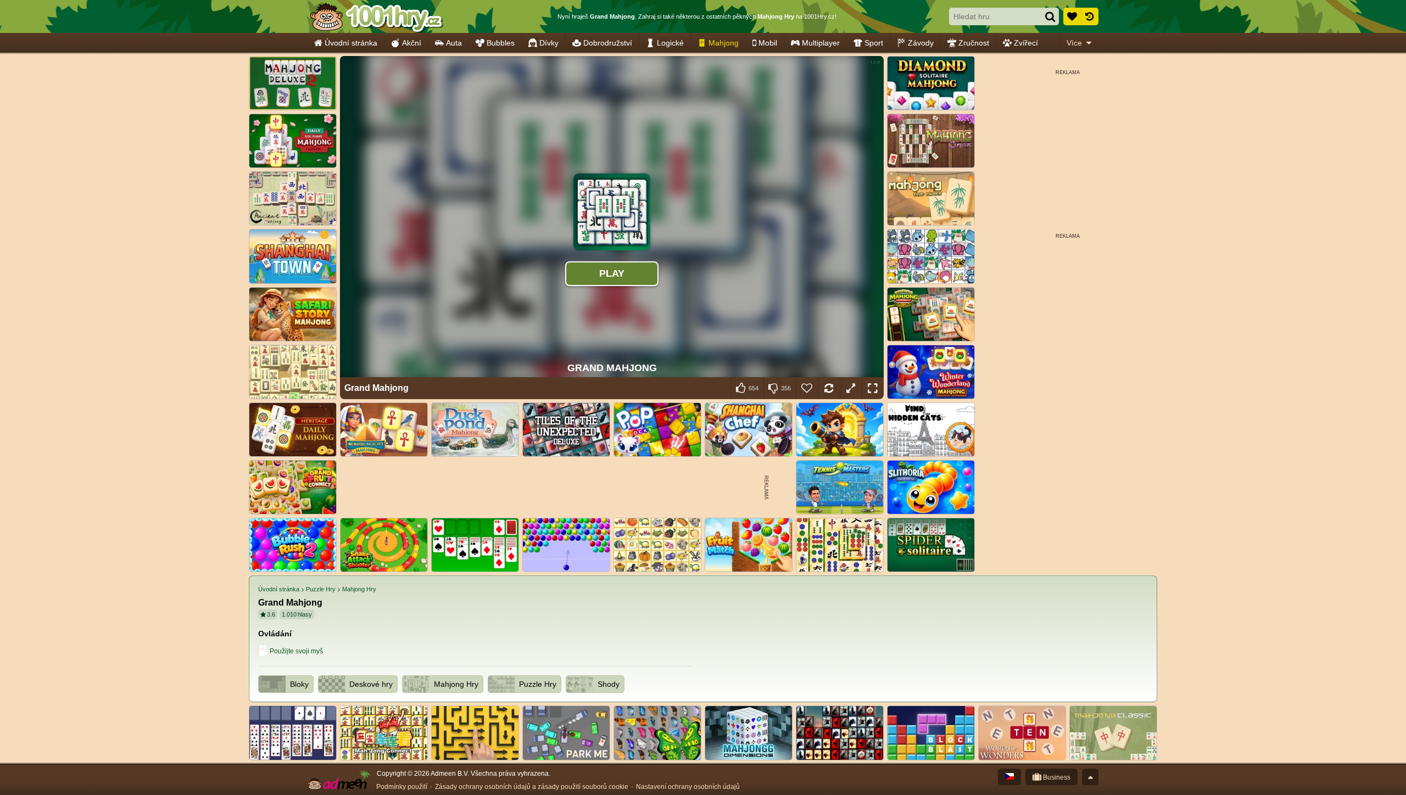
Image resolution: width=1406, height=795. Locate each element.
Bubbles (501, 42)
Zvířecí (1026, 42)
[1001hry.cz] (376, 16)
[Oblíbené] (1072, 16)
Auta (454, 42)
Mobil (767, 42)
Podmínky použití (401, 787)
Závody (921, 42)
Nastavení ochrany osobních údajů (688, 787)
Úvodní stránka (351, 42)
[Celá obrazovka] (873, 388)
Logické (670, 42)
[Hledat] (1050, 16)
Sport (873, 42)
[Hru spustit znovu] (829, 388)
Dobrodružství (607, 42)
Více (1074, 42)
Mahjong (723, 42)
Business (1055, 777)
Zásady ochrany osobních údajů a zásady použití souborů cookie (531, 787)
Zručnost (973, 42)
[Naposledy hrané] (1089, 16)
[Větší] (851, 388)
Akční (411, 42)
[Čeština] (1009, 777)
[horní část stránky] (1090, 777)
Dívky (549, 42)
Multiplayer (821, 42)
